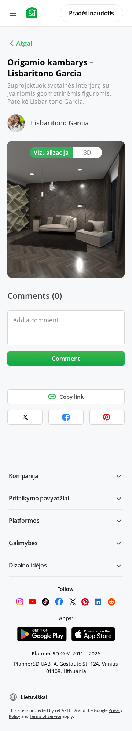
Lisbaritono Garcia (60, 122)
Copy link (71, 396)
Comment (66, 359)
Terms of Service (45, 716)
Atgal (24, 43)
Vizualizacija (51, 152)
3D (88, 152)
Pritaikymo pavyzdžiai (39, 498)
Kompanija (23, 476)
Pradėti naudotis (91, 13)
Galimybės (23, 543)
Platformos (24, 521)
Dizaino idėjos (28, 565)
